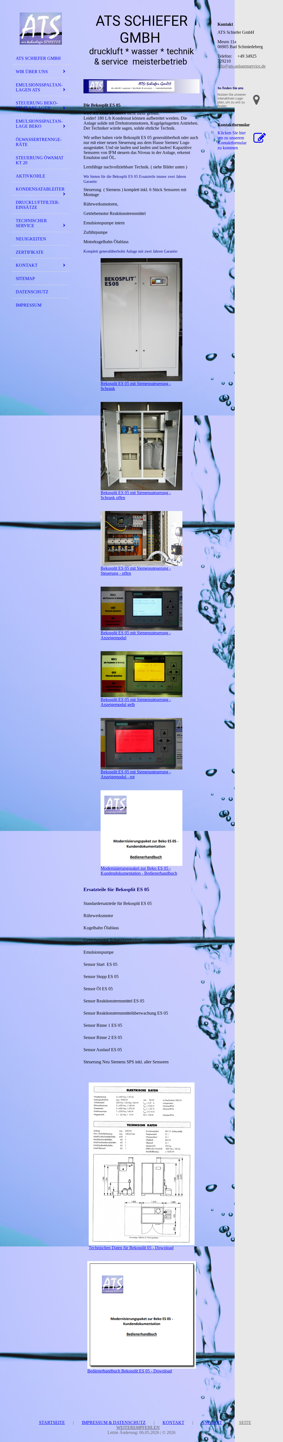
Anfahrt (211, 1422)
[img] (40, 28)
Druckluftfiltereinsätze (37, 205)
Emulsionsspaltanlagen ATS (39, 87)
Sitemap (25, 278)
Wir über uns (32, 71)
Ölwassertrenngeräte (39, 142)
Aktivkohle (30, 176)
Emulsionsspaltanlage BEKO (39, 124)
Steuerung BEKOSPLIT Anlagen (37, 105)
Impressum (28, 305)
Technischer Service (31, 223)
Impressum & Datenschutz (114, 1422)
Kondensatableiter (40, 189)
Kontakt (27, 265)
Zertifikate (30, 252)
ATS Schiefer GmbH (38, 58)
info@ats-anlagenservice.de (242, 66)
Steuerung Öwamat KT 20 (40, 160)
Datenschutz (32, 291)
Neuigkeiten (31, 239)
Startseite (52, 1422)
